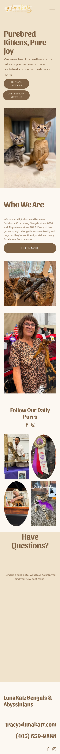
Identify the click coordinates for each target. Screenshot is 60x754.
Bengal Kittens (16, 83)
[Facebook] (27, 425)
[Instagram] (33, 425)
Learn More (30, 248)
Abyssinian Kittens (16, 95)
